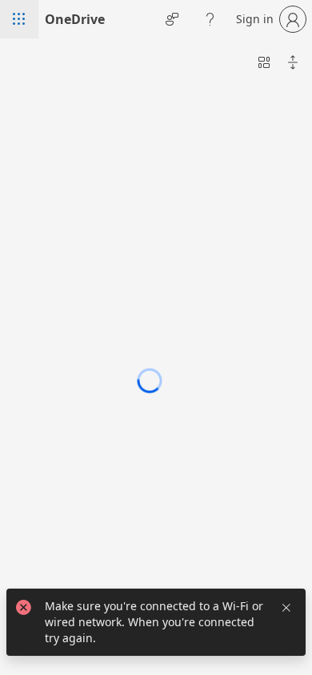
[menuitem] (264, 62)
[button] (19, 19)
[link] (75, 19)
